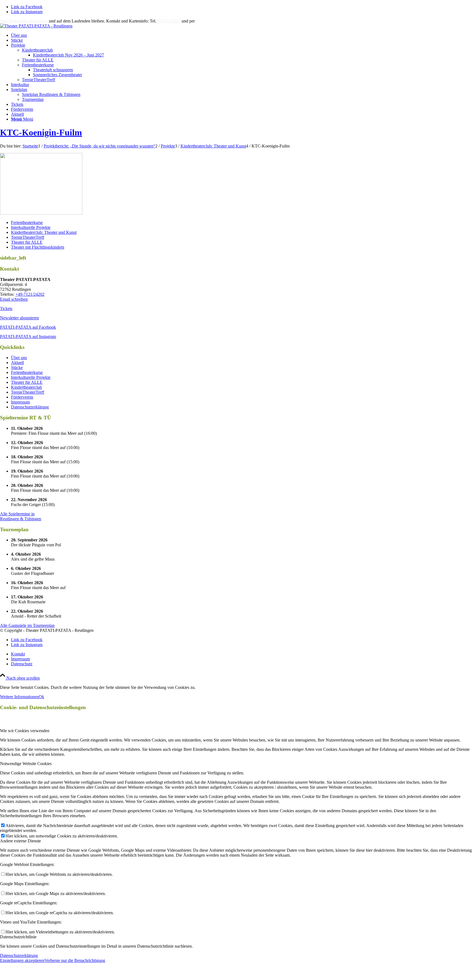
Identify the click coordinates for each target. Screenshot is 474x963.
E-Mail (202, 21)
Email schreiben (14, 299)
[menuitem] (242, 35)
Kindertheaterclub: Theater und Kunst (44, 232)
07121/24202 (168, 21)
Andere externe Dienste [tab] (20, 841)
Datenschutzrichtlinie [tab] (18, 936)
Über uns (19, 357)
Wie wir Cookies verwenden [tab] (24, 730)
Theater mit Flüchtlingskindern (37, 247)
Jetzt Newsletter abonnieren (24, 21)
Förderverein (22, 397)
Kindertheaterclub (37, 50)
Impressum (20, 402)
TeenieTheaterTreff (38, 79)
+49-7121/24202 (29, 294)
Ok (41, 696)
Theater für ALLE (37, 60)
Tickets (6, 308)
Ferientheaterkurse (38, 65)
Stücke (17, 367)
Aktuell (17, 362)
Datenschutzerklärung (30, 407)
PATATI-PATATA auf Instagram (28, 336)
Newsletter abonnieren (19, 318)
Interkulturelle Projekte (30, 227)
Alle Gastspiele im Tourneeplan (27, 625)
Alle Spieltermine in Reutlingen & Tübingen (20, 516)
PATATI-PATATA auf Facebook (28, 327)
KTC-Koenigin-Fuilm (41, 132)
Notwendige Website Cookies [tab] (26, 763)
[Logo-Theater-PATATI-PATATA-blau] (36, 26)
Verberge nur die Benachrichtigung (74, 960)
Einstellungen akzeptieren (22, 960)
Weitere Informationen (19, 696)
